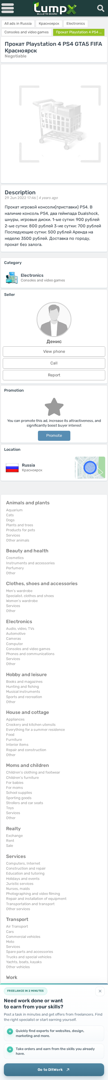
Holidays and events (23, 879)
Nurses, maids (18, 889)
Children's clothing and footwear (33, 772)
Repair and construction (26, 750)
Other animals (17, 540)
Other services (18, 909)
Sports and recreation (24, 697)
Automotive (15, 633)
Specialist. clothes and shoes (30, 596)
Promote (54, 435)
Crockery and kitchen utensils (31, 724)
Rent (10, 841)
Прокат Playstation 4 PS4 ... (79, 32)
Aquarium (14, 510)
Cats (10, 515)
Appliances (15, 719)
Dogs (10, 520)
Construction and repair (26, 868)
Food (10, 734)
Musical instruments (23, 691)
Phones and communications (30, 654)
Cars (10, 932)
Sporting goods (19, 798)
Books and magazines (24, 681)
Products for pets (20, 530)
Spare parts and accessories (29, 952)
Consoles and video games (28, 649)
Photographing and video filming (33, 894)
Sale (9, 846)
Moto (10, 942)
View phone (54, 351)
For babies (15, 783)
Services (13, 535)
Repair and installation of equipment (36, 899)
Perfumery (15, 568)
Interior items (17, 744)
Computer (14, 644)
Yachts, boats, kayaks (24, 962)
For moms (14, 788)
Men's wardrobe (19, 591)
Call (54, 363)
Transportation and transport (30, 904)
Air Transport (17, 926)
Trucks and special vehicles (29, 957)
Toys (10, 808)
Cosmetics (15, 558)
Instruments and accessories (30, 563)
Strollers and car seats (24, 803)
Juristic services (20, 884)
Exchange (14, 836)
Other (11, 573)
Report (54, 375)
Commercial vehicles (23, 937)
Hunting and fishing (22, 686)
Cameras (13, 638)
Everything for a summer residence (35, 729)
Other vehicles (18, 967)
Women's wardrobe (22, 601)
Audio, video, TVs (20, 628)
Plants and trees (19, 525)
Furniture (14, 739)
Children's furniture (22, 778)
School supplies (19, 793)
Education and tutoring (25, 873)
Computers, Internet (23, 863)
